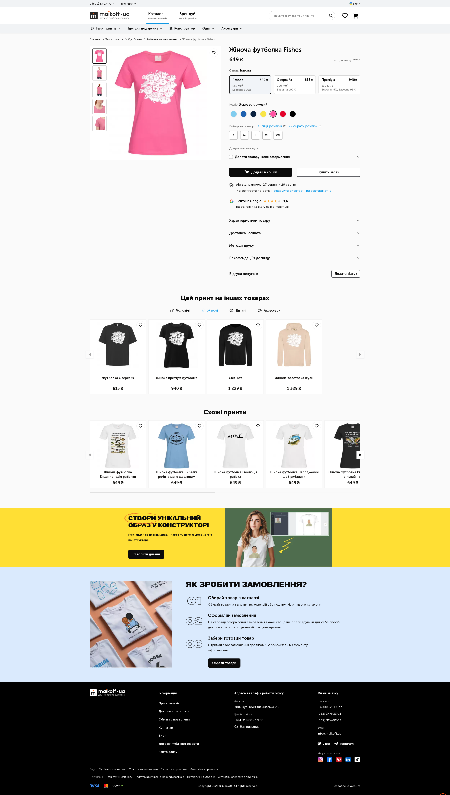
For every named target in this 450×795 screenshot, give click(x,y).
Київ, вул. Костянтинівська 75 (256, 707)
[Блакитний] (233, 113)
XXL (278, 135)
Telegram (346, 744)
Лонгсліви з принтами (204, 769)
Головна (95, 39)
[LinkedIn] (348, 759)
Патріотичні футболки (201, 776)
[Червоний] (282, 113)
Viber (326, 744)
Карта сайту (168, 752)
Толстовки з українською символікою (159, 776)
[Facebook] (330, 759)
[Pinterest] (339, 759)
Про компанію (170, 703)
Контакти (166, 727)
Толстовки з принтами (143, 769)
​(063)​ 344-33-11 (329, 714)
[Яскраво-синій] (243, 113)
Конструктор (184, 28)
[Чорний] (292, 113)
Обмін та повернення (175, 719)
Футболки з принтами (113, 769)
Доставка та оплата (174, 711)
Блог (162, 736)
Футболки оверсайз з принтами (238, 776)
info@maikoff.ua (329, 733)
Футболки (135, 39)
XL (266, 135)
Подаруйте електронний (299, 191)
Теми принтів (106, 28)
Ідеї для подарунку (143, 28)
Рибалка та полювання (162, 39)
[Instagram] (320, 759)
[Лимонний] (263, 113)
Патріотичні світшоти (119, 776)
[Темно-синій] (253, 113)
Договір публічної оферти (179, 744)
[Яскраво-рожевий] (273, 113)
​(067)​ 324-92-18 (329, 720)
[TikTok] (357, 759)
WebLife (355, 786)
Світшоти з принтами (174, 769)
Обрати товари (224, 663)
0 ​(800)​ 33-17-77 (101, 3)
